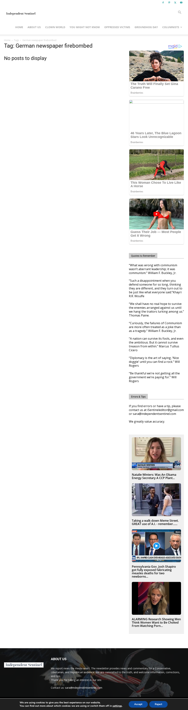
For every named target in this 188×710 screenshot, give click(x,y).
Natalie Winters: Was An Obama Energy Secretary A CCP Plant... (154, 476)
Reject (158, 704)
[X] (175, 2)
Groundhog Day (146, 27)
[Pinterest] (169, 2)
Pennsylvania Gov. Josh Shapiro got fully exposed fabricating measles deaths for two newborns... (154, 571)
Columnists (170, 27)
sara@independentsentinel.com (83, 687)
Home (19, 27)
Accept (138, 704)
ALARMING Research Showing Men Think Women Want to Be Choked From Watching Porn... (156, 622)
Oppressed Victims (117, 27)
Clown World (55, 27)
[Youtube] (181, 2)
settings (117, 706)
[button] (179, 13)
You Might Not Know (85, 27)
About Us (34, 27)
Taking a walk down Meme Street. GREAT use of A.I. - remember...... (155, 522)
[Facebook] (163, 2)
